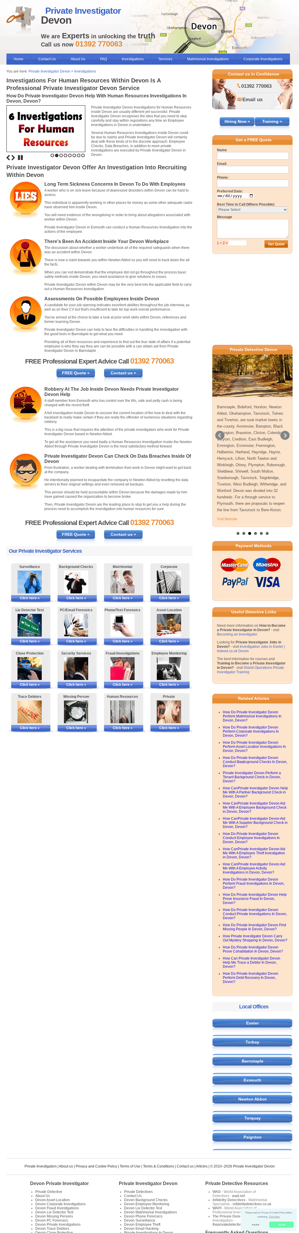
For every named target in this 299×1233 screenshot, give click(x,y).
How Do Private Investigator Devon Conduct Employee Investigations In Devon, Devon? (251, 838)
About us (66, 1166)
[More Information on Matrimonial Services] (122, 582)
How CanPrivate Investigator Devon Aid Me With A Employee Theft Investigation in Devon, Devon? (254, 853)
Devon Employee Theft (142, 1224)
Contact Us (47, 59)
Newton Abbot (252, 1099)
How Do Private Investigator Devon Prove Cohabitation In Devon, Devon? (253, 949)
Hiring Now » (237, 121)
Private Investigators (41, 1166)
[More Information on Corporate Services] (169, 582)
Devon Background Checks (146, 1200)
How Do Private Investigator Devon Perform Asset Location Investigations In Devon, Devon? (254, 747)
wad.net (238, 1196)
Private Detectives (138, 1192)
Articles (202, 1166)
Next (13, 157)
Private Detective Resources (236, 1183)
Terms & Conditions (158, 1166)
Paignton (253, 1137)
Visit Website (227, 519)
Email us (252, 99)
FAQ (103, 59)
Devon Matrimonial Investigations (150, 1212)
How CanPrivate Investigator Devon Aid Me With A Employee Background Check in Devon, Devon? (254, 807)
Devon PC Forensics (51, 1220)
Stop (20, 157)
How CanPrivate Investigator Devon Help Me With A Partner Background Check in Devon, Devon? (255, 792)
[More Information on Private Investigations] (169, 711)
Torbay (252, 1042)
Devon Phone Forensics (143, 1216)
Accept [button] (281, 1224)
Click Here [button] (274, 1216)
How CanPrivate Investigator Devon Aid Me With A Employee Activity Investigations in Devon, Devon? (254, 868)
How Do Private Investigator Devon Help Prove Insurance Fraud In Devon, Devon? (255, 899)
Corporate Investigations (263, 59)
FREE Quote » (76, 373)
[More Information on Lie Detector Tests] (29, 625)
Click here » (30, 598)
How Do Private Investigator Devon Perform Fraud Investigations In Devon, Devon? (253, 883)
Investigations (133, 59)
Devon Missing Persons (54, 1216)
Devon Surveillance (139, 1220)
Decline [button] (255, 1224)
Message (224, 217)
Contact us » (123, 373)
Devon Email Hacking (141, 1229)
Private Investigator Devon (49, 71)
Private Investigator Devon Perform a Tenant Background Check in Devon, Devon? (252, 777)
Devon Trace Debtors (52, 1229)
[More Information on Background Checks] (76, 582)
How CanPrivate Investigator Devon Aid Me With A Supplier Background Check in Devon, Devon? (255, 823)
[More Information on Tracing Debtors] (29, 711)
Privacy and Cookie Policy (96, 1166)
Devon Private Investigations (58, 1224)
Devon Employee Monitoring (146, 1204)
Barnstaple (252, 1061)
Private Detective (48, 1192)
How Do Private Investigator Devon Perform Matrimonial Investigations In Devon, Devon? (252, 716)
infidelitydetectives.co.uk (252, 1204)
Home (18, 59)
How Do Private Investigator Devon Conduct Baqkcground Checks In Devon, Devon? (255, 762)
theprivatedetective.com (231, 1224)
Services (165, 59)
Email (221, 164)
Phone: (223, 177)
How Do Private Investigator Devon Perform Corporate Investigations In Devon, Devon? (251, 731)
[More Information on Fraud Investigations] (122, 668)
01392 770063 (256, 86)
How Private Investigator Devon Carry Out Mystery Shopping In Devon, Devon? (255, 938)
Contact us (185, 1166)
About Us (78, 59)
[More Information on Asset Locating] (169, 625)
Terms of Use (130, 1166)
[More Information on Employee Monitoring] (169, 668)
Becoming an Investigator (237, 634)
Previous (8, 157)
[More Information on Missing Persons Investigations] (76, 711)
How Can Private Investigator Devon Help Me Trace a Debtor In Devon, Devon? (251, 962)
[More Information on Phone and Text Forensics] (122, 625)
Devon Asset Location (52, 1200)
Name (222, 150)
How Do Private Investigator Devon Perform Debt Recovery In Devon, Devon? (250, 978)
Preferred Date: (230, 191)
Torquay (252, 1118)
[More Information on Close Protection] (29, 668)
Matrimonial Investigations (208, 59)
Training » (272, 121)
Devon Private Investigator (59, 1183)
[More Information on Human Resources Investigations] (122, 711)
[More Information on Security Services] (76, 668)
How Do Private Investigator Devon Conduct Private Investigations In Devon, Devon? (255, 914)
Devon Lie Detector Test (54, 1212)
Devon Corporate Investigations (60, 1204)
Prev (220, 435)
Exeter (252, 1023)
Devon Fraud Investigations (57, 1208)
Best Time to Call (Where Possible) (245, 204)
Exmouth (252, 1080)
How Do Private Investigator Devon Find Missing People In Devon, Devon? (254, 927)
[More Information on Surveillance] (29, 582)
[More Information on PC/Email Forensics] (76, 625)
